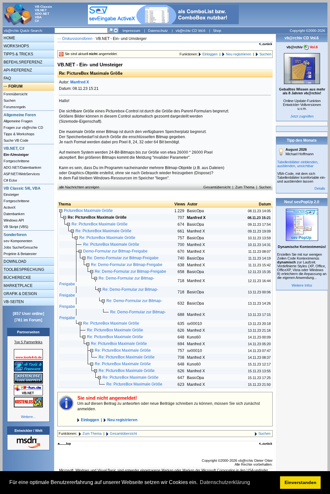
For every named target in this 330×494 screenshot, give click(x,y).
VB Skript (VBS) (15, 227)
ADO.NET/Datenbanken (22, 167)
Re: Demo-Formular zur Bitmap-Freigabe (123, 258)
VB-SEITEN (13, 301)
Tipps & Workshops (18, 134)
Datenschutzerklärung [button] (225, 482)
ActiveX (9, 207)
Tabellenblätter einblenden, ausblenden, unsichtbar (297, 164)
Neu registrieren (238, 54)
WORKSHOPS (16, 46)
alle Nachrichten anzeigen (79, 187)
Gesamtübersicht (216, 187)
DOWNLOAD (14, 261)
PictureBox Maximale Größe (88, 210)
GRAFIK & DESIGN (20, 293)
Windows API (13, 220)
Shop (217, 31)
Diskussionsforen (77, 38)
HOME (9, 38)
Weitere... (28, 417)
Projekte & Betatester (20, 254)
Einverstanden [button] (300, 482)
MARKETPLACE (18, 285)
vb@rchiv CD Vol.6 (190, 31)
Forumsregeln (14, 107)
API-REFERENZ (17, 70)
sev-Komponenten (17, 241)
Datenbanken (13, 214)
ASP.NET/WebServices (21, 174)
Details (320, 188)
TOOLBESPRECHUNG (23, 269)
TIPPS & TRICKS (18, 54)
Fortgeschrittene (16, 161)
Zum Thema (244, 187)
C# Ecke (10, 180)
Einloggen (210, 54)
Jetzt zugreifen (302, 116)
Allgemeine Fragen (18, 121)
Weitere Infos (302, 285)
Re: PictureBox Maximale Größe (100, 224)
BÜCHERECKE (17, 277)
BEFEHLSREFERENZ (22, 62)
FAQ (7, 78)
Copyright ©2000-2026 (307, 31)
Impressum (131, 31)
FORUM (15, 86)
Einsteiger (11, 194)
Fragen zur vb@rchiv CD (23, 127)
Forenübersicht (15, 94)
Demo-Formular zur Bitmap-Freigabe (115, 251)
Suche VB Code (15, 140)
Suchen (9, 100)
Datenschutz (158, 31)
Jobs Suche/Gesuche (20, 247)
